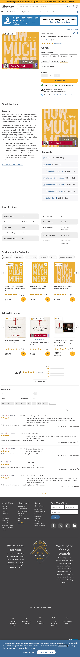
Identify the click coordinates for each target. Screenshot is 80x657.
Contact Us (5, 509)
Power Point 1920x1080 (55, 184)
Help (19, 520)
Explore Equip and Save (60, 22)
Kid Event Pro (38, 514)
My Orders (21, 506)
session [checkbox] (45, 404)
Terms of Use (6, 523)
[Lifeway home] (8, 6)
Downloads (37, 516)
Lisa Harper (47, 40)
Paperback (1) (31, 257)
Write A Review (40, 381)
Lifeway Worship (39, 511)
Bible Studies (10, 12)
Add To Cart (61, 80)
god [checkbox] (39, 404)
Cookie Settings (28, 652)
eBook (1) (19, 257)
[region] (40, 648)
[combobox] (43, 7)
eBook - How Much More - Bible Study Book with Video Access (15, 288)
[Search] (67, 7)
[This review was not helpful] (77, 426)
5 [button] (45, 493)
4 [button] (42, 493)
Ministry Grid (38, 509)
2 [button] (37, 493)
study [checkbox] (17, 404)
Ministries (34, 12)
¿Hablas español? (72, 29)
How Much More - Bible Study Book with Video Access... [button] (27, 425)
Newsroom (5, 513)
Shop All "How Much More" (12, 164)
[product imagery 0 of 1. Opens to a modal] (20, 50)
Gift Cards (21, 516)
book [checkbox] (34, 404)
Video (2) (43, 257)
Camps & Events (44, 12)
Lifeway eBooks (39, 523)
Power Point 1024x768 (55, 191)
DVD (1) (53, 257)
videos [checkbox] (4, 404)
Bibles (2, 12)
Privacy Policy (6, 520)
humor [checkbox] (23, 404)
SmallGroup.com (39, 525)
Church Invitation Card (55, 178)
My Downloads (22, 509)
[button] (55, 366)
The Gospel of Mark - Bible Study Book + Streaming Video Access (63, 342)
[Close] (77, 643)
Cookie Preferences (24, 518)
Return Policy (22, 513)
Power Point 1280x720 (54, 171)
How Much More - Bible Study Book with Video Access (38, 288)
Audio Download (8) (66, 257)
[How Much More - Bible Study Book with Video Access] (40, 272)
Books (18, 12)
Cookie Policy (62, 646)
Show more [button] (52, 404)
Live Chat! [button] (21, 523)
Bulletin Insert (51, 198)
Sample (49, 157)
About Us (4, 506)
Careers (4, 511)
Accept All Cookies (46, 652)
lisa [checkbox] (29, 404)
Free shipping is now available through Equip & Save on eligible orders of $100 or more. (40, 1)
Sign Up (55, 517)
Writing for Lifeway (7, 525)
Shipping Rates (23, 511)
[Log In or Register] (73, 6)
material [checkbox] (10, 404)
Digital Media (25, 12)
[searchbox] (17, 394)
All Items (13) (7, 257)
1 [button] (34, 493)
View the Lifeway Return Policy (63, 95)
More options (41, 339)
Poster (48, 164)
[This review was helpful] (74, 426)
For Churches (54, 12)
